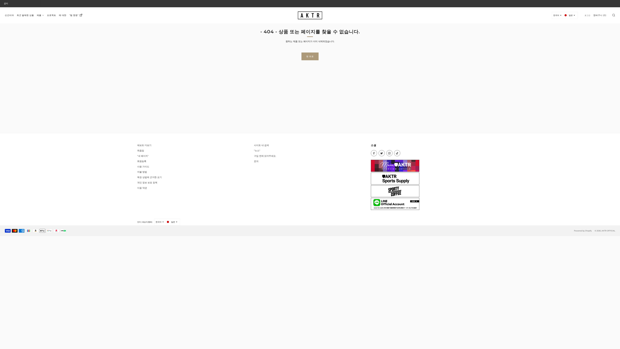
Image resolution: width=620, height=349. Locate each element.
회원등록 (141, 161)
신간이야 (9, 15)
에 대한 (62, 15)
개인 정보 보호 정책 (147, 182)
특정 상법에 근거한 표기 (149, 177)
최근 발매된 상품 (25, 15)
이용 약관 (142, 187)
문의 (256, 161)
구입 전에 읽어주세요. (265, 155)
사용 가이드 (143, 166)
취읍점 (140, 150)
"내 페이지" (143, 155)
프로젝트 (51, 15)
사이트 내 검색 (261, 145)
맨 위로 (310, 56)
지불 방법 (142, 171)
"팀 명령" (74, 15)
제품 (39, 15)
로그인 (587, 15)
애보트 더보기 (144, 145)
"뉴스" (257, 150)
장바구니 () (599, 15)
